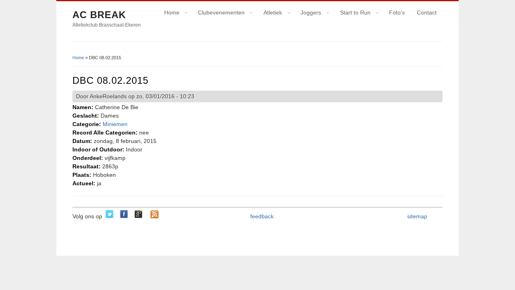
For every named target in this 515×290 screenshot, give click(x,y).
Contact (427, 12)
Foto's (397, 12)
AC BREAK (99, 14)
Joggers (308, 13)
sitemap (417, 216)
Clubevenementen (218, 13)
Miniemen (115, 124)
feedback (262, 216)
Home (168, 13)
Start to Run (352, 13)
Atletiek (270, 13)
